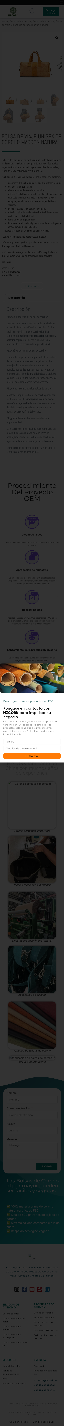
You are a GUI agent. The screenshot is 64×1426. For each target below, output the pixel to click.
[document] (32, 713)
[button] (59, 668)
